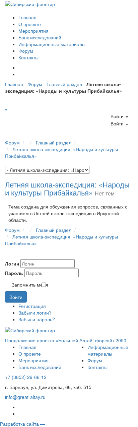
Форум (25, 50)
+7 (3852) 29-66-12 (26, 377)
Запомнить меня (30, 284)
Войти (15, 297)
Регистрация (32, 306)
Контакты (28, 57)
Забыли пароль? (36, 319)
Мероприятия (33, 30)
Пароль (14, 273)
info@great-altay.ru (25, 397)
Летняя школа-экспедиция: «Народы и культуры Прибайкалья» (67, 188)
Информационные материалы (51, 44)
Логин (12, 263)
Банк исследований (39, 37)
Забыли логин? (35, 312)
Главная (27, 17)
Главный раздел (64, 84)
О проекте (29, 24)
